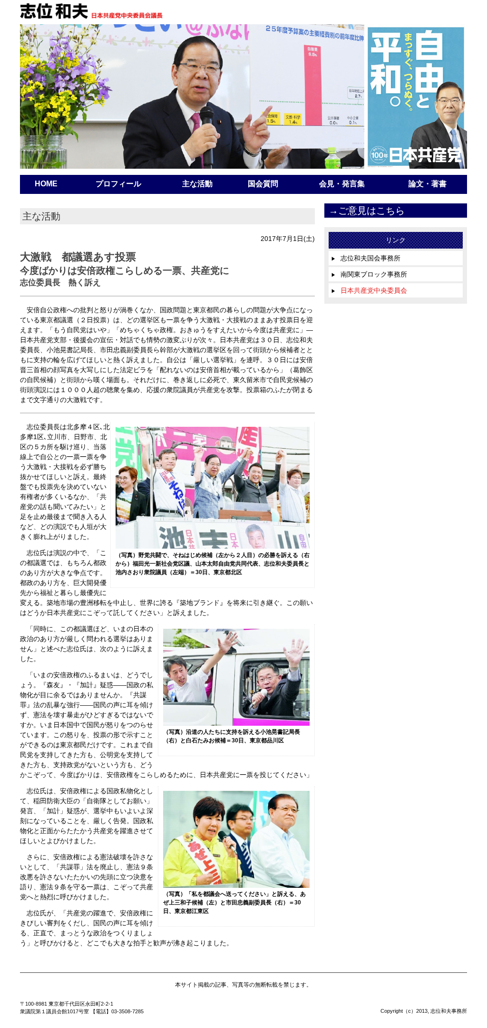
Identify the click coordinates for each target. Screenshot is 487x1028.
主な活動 (197, 184)
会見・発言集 (342, 184)
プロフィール (118, 184)
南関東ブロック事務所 (369, 274)
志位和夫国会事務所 (365, 258)
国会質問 (263, 184)
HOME (46, 184)
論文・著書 (428, 184)
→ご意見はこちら (367, 210)
